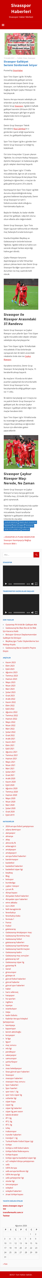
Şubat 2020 (10, 808)
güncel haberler (12, 982)
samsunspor (11, 1058)
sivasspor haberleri (14, 1078)
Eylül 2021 (10, 748)
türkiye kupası (12, 1154)
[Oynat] (6, 584)
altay (8, 839)
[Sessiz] (32, 584)
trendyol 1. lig (12, 1138)
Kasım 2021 (11, 742)
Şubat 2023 (10, 692)
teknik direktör (12, 1114)
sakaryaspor (11, 1055)
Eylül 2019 (10, 815)
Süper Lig (25, 529)
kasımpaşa (10, 1025)
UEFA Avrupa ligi (13, 1174)
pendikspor (11, 1051)
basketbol (10, 862)
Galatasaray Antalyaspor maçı (19, 932)
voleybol (9, 1187)
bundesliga (10, 882)
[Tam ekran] (36, 584)
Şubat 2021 (10, 772)
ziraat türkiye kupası (14, 1194)
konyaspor (10, 1035)
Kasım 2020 (11, 781)
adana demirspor (13, 829)
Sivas (25, 58)
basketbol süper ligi (14, 869)
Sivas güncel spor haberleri (17, 1071)
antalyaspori (11, 853)
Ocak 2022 (10, 735)
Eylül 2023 (10, 669)
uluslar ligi (10, 1181)
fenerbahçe (11, 912)
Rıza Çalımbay (20, 128)
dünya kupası (11, 892)
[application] (21, 576)
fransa (8, 922)
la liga (8, 1038)
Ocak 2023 (10, 695)
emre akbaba (11, 902)
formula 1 (10, 919)
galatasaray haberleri (15, 942)
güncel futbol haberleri (16, 979)
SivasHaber (18, 70)
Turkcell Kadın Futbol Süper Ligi (19, 1141)
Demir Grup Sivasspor (27, 522)
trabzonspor (11, 1131)
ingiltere (9, 1002)
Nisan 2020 (10, 801)
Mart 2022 (10, 728)
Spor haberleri (12, 1085)
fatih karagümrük (13, 909)
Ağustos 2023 (11, 672)
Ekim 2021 (10, 745)
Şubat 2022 (10, 732)
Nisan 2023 (10, 685)
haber (8, 988)
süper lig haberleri (14, 1108)
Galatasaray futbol (14, 939)
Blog (7, 876)
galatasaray (11, 929)
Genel (8, 969)
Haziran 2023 (11, 679)
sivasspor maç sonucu (15, 1081)
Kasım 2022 (11, 702)
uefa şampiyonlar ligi (15, 1178)
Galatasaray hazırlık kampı (17, 945)
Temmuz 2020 (12, 791)
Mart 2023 (10, 689)
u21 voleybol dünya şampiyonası (20, 1161)
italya (8, 1012)
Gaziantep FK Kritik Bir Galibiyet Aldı (21, 624)
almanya (9, 836)
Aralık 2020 (10, 778)
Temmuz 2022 (12, 715)
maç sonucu (11, 1045)
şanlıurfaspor (11, 1061)
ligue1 (8, 1042)
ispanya (9, 1005)
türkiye (9, 1144)
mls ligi (9, 1048)
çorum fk (9, 889)
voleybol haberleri (13, 1191)
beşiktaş (9, 872)
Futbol (19, 58)
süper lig (9, 1105)
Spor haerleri (11, 1088)
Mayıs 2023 (10, 682)
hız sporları (10, 998)
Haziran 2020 (11, 795)
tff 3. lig (9, 1124)
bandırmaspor (12, 859)
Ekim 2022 (10, 705)
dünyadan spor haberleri (17, 899)
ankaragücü (11, 846)
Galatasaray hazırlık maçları (18, 949)
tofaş (8, 1128)
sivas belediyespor (14, 1068)
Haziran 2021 (11, 758)
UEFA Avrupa (11, 1168)
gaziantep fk (11, 965)
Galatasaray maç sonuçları (17, 955)
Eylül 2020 (10, 785)
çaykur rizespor (11, 522)
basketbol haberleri (14, 866)
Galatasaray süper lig (15, 962)
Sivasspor (31, 58)
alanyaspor (10, 833)
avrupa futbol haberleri (16, 856)
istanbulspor (11, 1008)
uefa (7, 1164)
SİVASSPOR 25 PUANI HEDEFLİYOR (20, 537)
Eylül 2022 (10, 709)
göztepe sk (10, 975)
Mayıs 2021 (10, 762)
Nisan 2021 (10, 765)
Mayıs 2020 (10, 798)
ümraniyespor (12, 1184)
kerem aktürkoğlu (13, 1032)
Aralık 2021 (10, 738)
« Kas (5, 1264)
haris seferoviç (12, 992)
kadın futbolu (11, 1015)
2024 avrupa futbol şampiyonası (20, 826)
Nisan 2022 (10, 725)
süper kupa (11, 1101)
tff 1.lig (9, 1118)
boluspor (10, 879)
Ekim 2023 (10, 665)
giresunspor (11, 972)
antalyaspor (11, 849)
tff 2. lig (9, 1121)
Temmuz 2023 (12, 675)
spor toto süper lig (12, 529)
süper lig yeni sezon (14, 1111)
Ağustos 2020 (11, 788)
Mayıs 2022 (10, 722)
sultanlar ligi (11, 1098)
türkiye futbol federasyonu (17, 1151)
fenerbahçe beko (13, 916)
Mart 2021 (10, 768)
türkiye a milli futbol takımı (17, 1148)
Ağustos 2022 (11, 712)
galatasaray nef (12, 959)
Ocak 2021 (10, 775)
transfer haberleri (13, 1134)
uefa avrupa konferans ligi (17, 1171)
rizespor (8, 526)
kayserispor (11, 1028)
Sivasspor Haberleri (21, 8)
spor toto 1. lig (12, 1091)
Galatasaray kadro (14, 952)
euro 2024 (10, 906)
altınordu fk (11, 843)
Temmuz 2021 (12, 755)
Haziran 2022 (11, 718)
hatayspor (10, 995)
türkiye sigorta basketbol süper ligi (21, 1158)
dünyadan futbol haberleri (17, 896)
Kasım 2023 (11, 662)
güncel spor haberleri (15, 985)
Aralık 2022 (10, 699)
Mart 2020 (10, 805)
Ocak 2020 (10, 811)
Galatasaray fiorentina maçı (18, 935)
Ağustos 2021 (11, 752)
